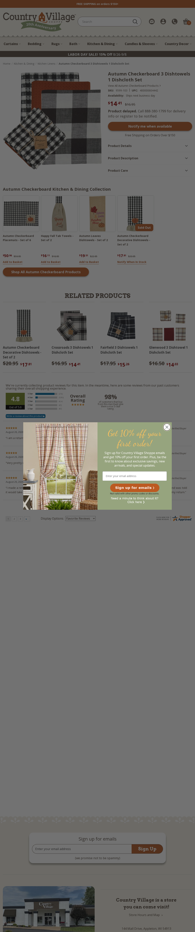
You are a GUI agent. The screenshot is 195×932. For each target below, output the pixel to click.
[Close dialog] (167, 427)
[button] (134, 487)
